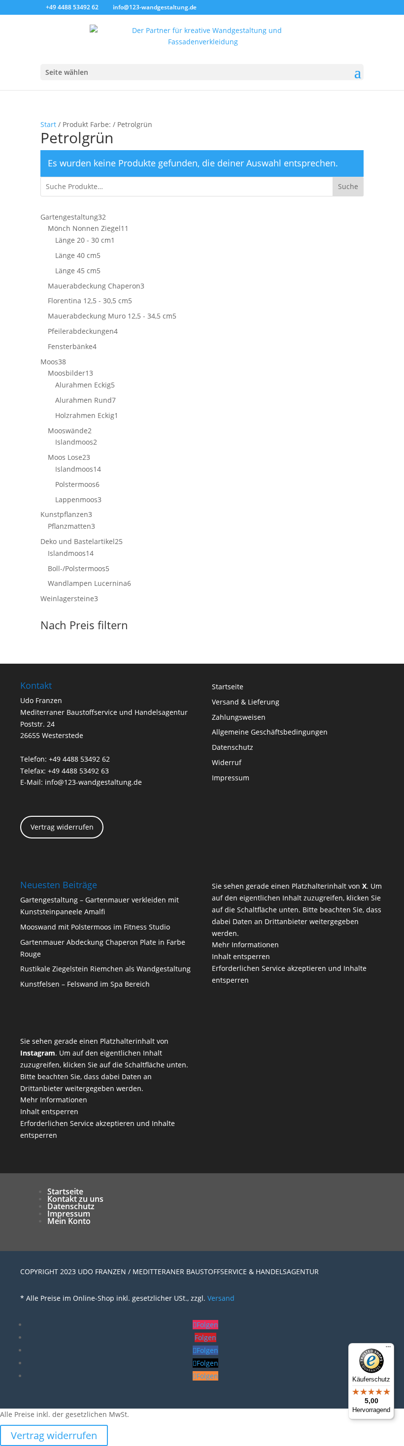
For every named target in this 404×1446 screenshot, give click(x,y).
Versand (221, 1298)
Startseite (227, 686)
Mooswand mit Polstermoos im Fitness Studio (95, 927)
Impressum (230, 777)
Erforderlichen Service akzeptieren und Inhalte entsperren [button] (289, 974)
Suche (348, 186)
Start (48, 124)
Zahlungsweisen (239, 717)
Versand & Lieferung (245, 702)
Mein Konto (69, 1221)
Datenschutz (232, 747)
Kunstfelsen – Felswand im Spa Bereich (85, 984)
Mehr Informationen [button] (245, 944)
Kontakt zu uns (75, 1198)
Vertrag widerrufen (62, 827)
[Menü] (388, 1349)
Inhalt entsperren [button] (241, 956)
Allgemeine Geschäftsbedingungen (270, 732)
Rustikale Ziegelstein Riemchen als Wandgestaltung (105, 968)
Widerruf (226, 762)
